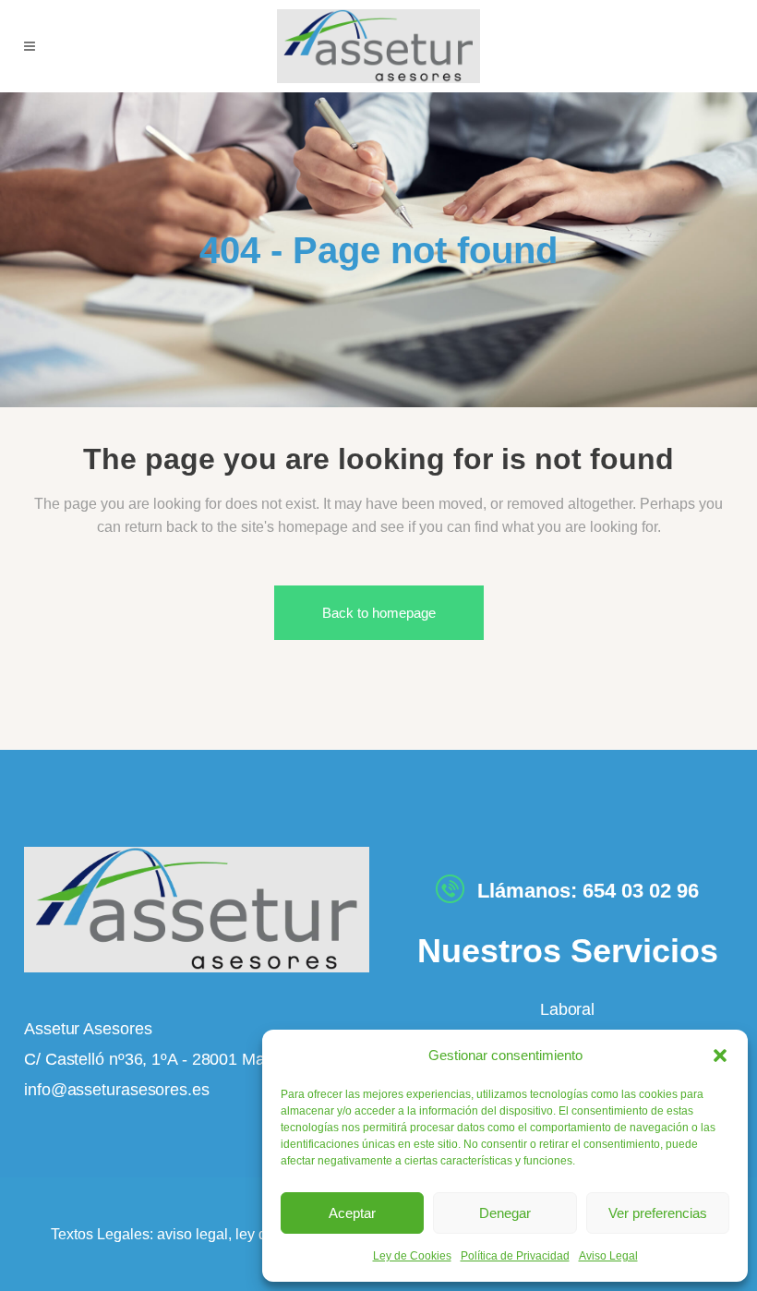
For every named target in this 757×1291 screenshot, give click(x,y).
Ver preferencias (657, 1213)
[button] (720, 1055)
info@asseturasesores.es (117, 1089)
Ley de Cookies (412, 1255)
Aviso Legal (608, 1255)
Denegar (505, 1213)
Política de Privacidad (515, 1255)
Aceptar (352, 1213)
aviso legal (192, 1234)
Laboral (567, 1009)
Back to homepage (379, 613)
